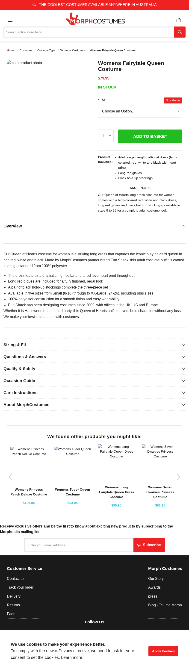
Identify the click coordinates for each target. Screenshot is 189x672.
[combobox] (88, 32)
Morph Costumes (165, 568)
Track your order (20, 587)
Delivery (14, 596)
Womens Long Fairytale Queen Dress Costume (116, 492)
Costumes (26, 50)
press (152, 596)
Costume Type (46, 50)
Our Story (156, 579)
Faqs (11, 614)
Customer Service (24, 568)
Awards (154, 587)
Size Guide (173, 100)
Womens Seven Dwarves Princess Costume (160, 492)
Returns (13, 605)
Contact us (15, 579)
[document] (94, 651)
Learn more (71, 657)
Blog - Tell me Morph (165, 605)
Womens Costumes (73, 50)
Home (11, 50)
